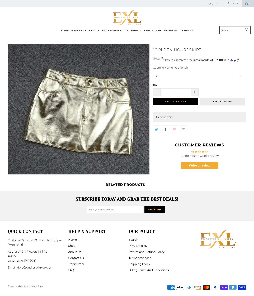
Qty (155, 85)
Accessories (111, 30)
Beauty (94, 30)
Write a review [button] (199, 165)
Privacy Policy (138, 245)
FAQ (71, 270)
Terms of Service (140, 258)
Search (133, 239)
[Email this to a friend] (183, 129)
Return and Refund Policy (146, 252)
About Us (171, 30)
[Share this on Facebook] (165, 129)
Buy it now (222, 101)
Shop (72, 245)
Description (164, 117)
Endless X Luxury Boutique (29, 286)
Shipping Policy (139, 264)
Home (65, 30)
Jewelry (186, 30)
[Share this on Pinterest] (174, 129)
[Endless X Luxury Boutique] (127, 17)
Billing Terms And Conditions (149, 270)
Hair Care (79, 30)
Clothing (131, 30)
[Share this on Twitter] (156, 129)
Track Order (76, 264)
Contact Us (153, 30)
